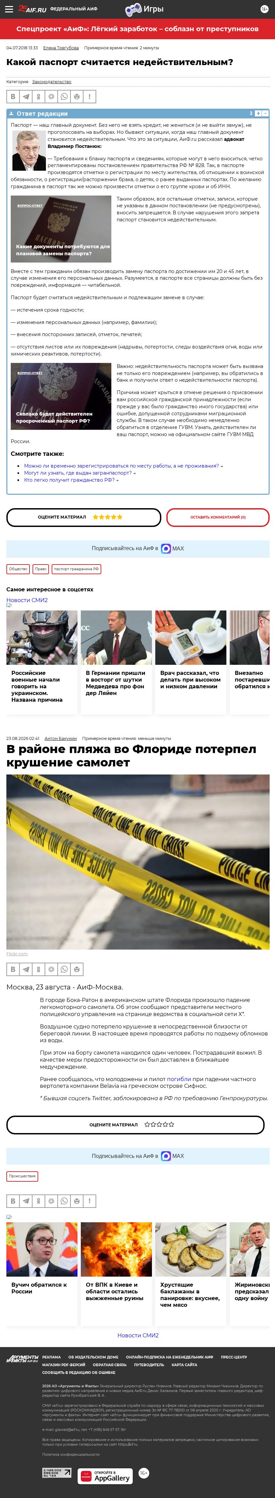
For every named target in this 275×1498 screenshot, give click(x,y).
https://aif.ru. (128, 1444)
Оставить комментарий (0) (218, 517)
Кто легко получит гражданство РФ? (69, 480)
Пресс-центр (234, 1357)
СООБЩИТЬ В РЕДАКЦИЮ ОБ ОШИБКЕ (78, 1373)
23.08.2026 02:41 (22, 738)
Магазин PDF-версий (63, 1365)
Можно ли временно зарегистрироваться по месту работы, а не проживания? (121, 466)
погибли (179, 1079)
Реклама (51, 1357)
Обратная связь (109, 1365)
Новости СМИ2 (27, 600)
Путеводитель (149, 1365)
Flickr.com (17, 953)
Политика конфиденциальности (71, 1454)
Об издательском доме (93, 1357)
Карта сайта (184, 1365)
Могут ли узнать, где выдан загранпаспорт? (78, 473)
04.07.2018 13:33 (22, 47)
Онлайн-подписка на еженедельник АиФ (169, 1357)
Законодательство (51, 81)
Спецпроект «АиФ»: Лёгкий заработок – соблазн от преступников (137, 29)
